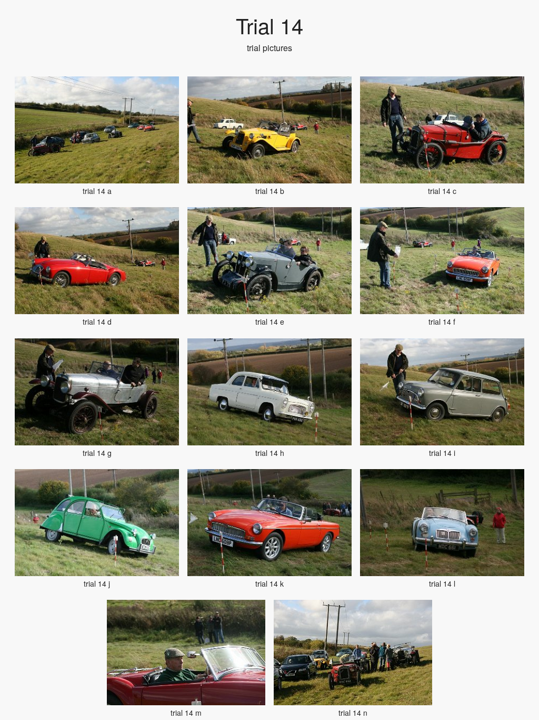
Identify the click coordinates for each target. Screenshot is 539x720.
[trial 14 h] (269, 391)
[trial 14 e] (269, 260)
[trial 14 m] (186, 652)
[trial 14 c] (442, 129)
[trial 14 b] (269, 129)
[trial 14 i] (442, 391)
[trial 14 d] (97, 260)
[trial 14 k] (269, 522)
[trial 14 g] (97, 391)
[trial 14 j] (97, 522)
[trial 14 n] (353, 652)
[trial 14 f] (442, 260)
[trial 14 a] (97, 129)
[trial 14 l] (442, 522)
